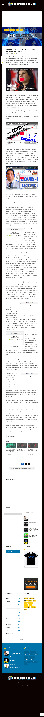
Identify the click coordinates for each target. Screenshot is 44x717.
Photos (7, 618)
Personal (12, 29)
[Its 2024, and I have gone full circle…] (26, 535)
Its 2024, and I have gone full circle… (33, 536)
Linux (7, 610)
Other (7, 612)
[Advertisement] (22, 19)
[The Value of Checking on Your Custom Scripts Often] (26, 524)
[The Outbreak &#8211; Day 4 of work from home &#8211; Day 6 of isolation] (22, 445)
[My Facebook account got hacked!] (26, 541)
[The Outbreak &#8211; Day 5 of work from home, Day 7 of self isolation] (11, 445)
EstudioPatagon (26, 685)
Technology (8, 624)
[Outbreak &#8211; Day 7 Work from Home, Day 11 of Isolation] (33, 445)
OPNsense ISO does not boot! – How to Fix (33, 519)
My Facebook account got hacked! (33, 542)
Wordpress (25, 682)
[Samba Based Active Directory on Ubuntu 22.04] (6, 666)
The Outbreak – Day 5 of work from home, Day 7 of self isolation (10, 450)
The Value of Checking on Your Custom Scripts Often (33, 524)
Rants (17, 29)
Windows (8, 627)
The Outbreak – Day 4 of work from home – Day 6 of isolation (21, 450)
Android (7, 598)
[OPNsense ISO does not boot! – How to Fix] (26, 518)
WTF (21, 29)
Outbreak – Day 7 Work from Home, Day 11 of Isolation (33, 450)
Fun (6, 604)
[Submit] (20, 514)
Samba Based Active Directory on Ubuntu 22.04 (15, 667)
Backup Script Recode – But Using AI (33, 530)
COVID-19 (6, 29)
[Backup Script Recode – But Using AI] (26, 530)
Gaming (7, 607)
